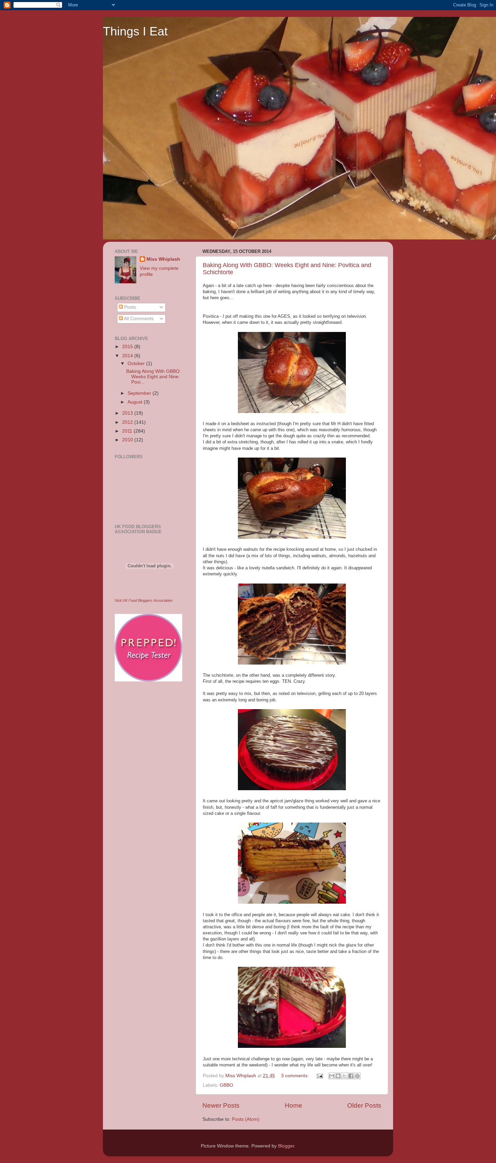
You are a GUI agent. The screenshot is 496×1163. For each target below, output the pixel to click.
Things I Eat (135, 31)
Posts (129, 307)
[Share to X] (344, 1075)
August (136, 402)
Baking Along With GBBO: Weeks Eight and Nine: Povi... (153, 377)
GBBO (226, 1085)
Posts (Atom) (245, 1119)
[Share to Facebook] (351, 1075)
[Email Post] (319, 1075)
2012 (128, 422)
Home (293, 1105)
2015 (128, 346)
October (137, 363)
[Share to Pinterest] (357, 1075)
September (140, 393)
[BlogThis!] (338, 1075)
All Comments (138, 318)
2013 (128, 413)
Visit (143, 600)
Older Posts (364, 1105)
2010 (128, 439)
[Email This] (331, 1075)
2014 (128, 355)
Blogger (286, 1145)
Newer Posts (221, 1105)
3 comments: (295, 1075)
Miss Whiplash (163, 259)
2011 (128, 431)
